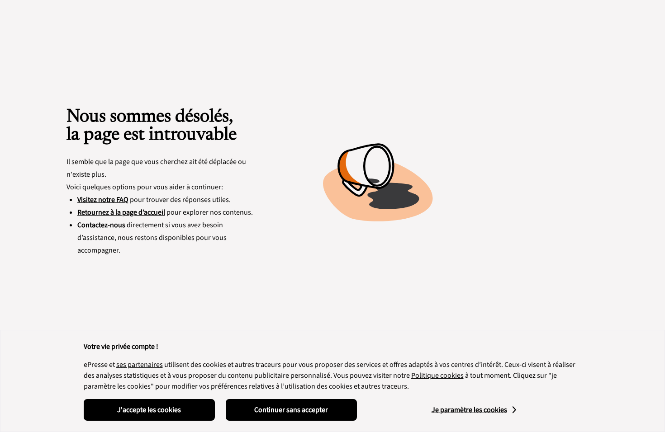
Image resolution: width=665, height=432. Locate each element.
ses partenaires (139, 365)
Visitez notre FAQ (102, 200)
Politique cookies (437, 375)
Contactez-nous (101, 225)
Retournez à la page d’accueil (121, 212)
